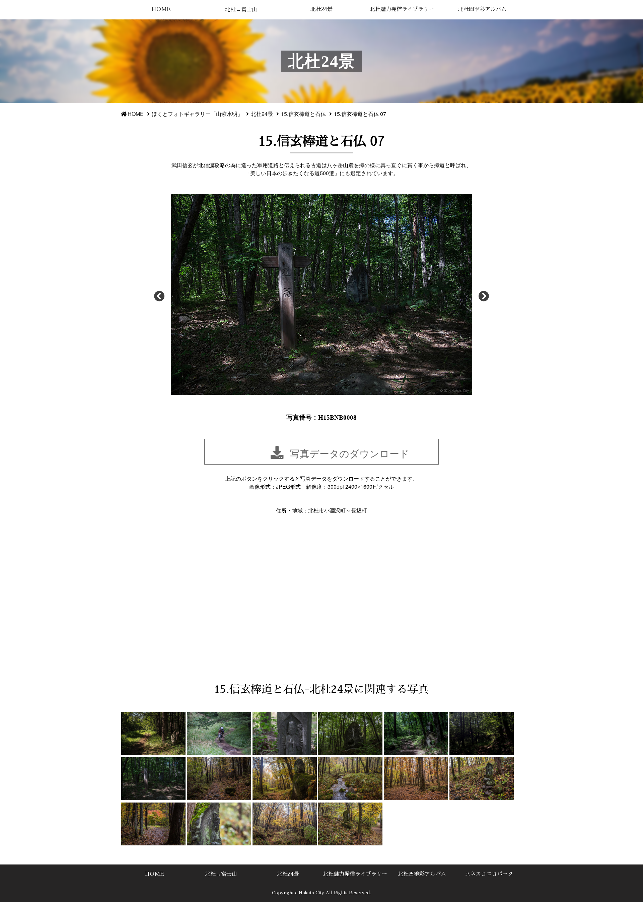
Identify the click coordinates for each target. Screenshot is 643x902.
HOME (160, 9)
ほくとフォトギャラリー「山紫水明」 (197, 114)
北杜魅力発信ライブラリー (402, 9)
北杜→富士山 (241, 9)
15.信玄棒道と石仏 (303, 114)
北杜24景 (321, 9)
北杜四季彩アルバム (482, 9)
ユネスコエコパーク (489, 874)
